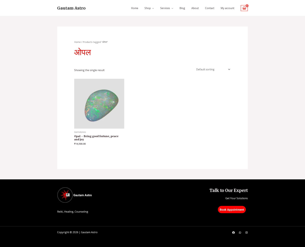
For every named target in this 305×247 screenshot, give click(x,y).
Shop (148, 8)
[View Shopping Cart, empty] (244, 8)
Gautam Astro (71, 8)
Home (134, 8)
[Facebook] (233, 232)
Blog (182, 8)
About (195, 8)
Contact (209, 8)
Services (165, 8)
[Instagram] (246, 232)
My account (227, 8)
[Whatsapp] (240, 232)
